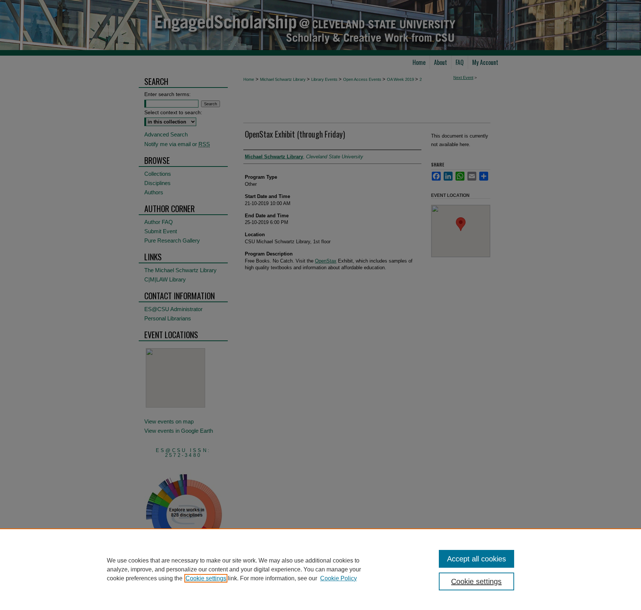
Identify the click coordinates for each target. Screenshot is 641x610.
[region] (320, 569)
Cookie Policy (338, 578)
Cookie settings (205, 578)
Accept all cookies (476, 559)
